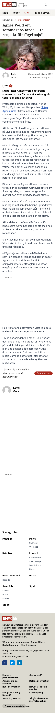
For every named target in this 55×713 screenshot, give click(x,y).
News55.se (8, 20)
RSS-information (11, 687)
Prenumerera (43, 373)
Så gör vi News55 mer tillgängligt (38, 699)
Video (6, 604)
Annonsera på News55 (9, 682)
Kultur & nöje (35, 561)
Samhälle (8, 586)
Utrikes (5, 598)
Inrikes (5, 590)
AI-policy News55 (11, 698)
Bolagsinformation (39, 681)
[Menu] (51, 5)
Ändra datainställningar (15, 706)
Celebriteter (24, 20)
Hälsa (32, 538)
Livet (27, 12)
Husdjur (7, 538)
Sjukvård (33, 543)
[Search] (46, 5)
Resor (16, 12)
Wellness (33, 547)
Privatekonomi (11, 575)
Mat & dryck (42, 12)
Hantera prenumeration (10, 676)
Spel (32, 586)
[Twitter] (12, 662)
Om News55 (35, 675)
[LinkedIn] (19, 662)
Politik (5, 594)
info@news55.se (20, 656)
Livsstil (33, 553)
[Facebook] (4, 662)
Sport (32, 569)
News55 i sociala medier (38, 688)
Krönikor (7, 553)
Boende (6, 580)
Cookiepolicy (36, 692)
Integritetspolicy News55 (11, 693)
